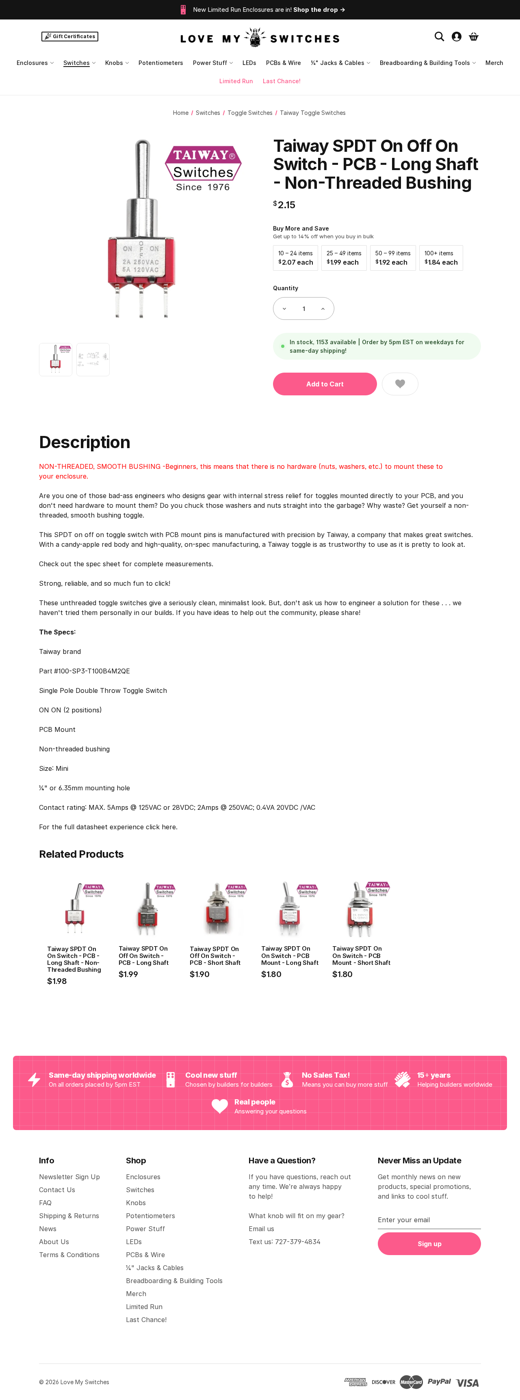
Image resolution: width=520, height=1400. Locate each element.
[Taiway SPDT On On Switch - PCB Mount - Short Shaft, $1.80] (361, 909)
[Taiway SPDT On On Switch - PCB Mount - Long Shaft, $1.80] (290, 909)
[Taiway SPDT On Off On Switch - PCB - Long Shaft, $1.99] (148, 909)
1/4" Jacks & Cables (337, 62)
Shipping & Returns (69, 1216)
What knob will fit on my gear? (296, 1216)
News (47, 1229)
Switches (76, 62)
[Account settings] (457, 36)
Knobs (114, 62)
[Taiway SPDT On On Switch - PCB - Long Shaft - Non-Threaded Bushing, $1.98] (76, 909)
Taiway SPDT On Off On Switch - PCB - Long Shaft (144, 955)
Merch (494, 62)
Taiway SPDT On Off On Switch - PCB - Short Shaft (215, 955)
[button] (295, 258)
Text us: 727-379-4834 (285, 1242)
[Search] (439, 36)
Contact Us (57, 1190)
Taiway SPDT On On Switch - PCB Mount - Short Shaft (361, 955)
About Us (54, 1242)
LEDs (249, 62)
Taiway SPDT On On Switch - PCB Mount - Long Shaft (289, 955)
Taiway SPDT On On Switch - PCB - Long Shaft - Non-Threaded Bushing (74, 959)
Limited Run (236, 81)
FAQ (45, 1203)
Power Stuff (210, 62)
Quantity (285, 288)
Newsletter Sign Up (69, 1177)
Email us (261, 1229)
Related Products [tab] (81, 854)
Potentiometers (161, 62)
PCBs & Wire (283, 62)
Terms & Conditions (69, 1255)
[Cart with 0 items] (474, 36)
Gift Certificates (74, 36)
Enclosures (32, 62)
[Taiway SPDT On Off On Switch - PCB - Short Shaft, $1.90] (219, 909)
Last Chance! (282, 81)
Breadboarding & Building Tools (425, 62)
